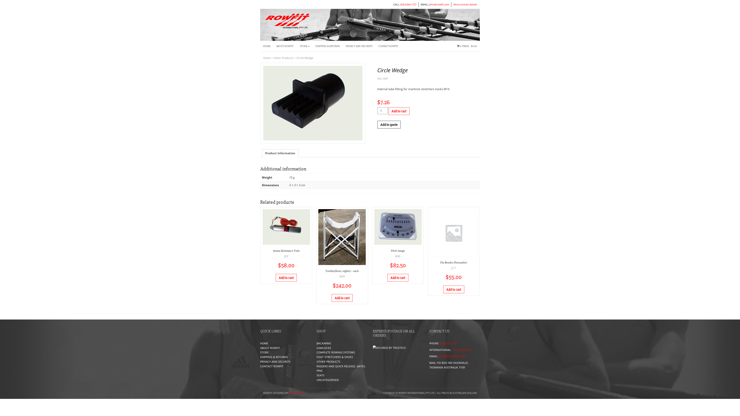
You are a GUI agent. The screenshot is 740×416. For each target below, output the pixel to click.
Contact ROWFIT (388, 46)
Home (266, 46)
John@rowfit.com (439, 4)
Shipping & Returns (327, 46)
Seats (321, 375)
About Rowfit (284, 46)
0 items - (468, 46)
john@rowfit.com (452, 356)
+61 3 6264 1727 (462, 350)
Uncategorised (328, 380)
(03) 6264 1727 (408, 4)
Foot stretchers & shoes (335, 357)
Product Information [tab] (280, 153)
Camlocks (324, 348)
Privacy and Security (359, 46)
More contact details (465, 4)
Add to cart (399, 111)
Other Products (283, 58)
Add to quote (389, 124)
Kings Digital (297, 393)
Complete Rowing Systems (336, 352)
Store (303, 46)
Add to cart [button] (286, 278)
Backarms (324, 343)
